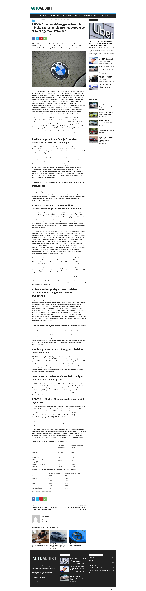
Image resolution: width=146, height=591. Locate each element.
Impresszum (102, 589)
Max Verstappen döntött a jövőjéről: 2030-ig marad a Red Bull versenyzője (106, 59)
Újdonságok (67, 15)
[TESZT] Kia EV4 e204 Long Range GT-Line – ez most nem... (106, 122)
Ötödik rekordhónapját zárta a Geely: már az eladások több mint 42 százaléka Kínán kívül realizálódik (58, 546)
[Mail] (47, 521)
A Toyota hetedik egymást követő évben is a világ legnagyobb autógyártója (76, 545)
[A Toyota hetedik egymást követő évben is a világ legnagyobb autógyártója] (77, 536)
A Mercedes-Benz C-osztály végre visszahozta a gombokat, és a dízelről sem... (106, 87)
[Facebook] (33, 38)
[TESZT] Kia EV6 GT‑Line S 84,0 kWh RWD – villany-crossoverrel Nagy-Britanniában (106, 139)
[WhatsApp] (45, 38)
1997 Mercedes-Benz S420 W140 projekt (99, 567)
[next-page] (85, 527)
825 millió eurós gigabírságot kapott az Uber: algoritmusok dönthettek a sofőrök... (101, 43)
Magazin (77, 15)
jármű (45, 491)
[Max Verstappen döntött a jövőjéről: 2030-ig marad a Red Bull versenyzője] (93, 60)
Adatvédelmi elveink (73, 589)
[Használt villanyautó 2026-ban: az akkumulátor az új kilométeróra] (93, 78)
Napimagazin (41, 581)
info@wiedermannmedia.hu (49, 568)
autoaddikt (38, 34)
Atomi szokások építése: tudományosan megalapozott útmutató (40, 545)
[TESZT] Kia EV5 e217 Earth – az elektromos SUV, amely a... (106, 129)
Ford (90, 573)
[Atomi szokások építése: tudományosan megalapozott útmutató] (40, 536)
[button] (113, 16)
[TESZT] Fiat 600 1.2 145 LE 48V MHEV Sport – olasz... (106, 113)
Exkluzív (103, 15)
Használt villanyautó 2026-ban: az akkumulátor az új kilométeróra (106, 77)
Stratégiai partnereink (84, 589)
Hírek (34, 15)
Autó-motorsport (90, 15)
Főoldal (33, 19)
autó (38, 491)
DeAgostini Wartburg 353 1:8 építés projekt (99, 570)
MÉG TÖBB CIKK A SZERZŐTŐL (53, 527)
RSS (107, 589)
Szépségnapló (48, 581)
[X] (37, 38)
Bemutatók (55, 15)
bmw (41, 491)
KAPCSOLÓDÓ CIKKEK (38, 527)
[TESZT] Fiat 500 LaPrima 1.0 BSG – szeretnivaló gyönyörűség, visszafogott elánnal (106, 69)
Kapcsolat (112, 589)
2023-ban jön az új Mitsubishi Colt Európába (75, 508)
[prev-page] (83, 527)
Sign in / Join (33, 2)
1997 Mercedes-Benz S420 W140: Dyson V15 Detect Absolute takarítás (44, 508)
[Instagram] (45, 521)
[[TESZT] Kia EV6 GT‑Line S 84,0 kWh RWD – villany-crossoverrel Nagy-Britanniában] (93, 139)
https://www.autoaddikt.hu (46, 519)
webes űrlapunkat (50, 566)
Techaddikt (34, 581)
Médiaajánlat (94, 589)
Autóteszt (43, 15)
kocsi (49, 491)
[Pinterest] (41, 38)
